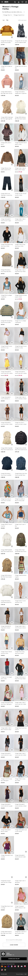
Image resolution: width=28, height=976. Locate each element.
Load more (14, 945)
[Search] (15, 2)
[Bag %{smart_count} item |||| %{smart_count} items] (26, 2)
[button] (2, 966)
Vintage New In (7, 15)
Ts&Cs (26, 974)
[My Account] (19, 2)
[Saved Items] (22, 2)
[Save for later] (12, 37)
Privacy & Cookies (19, 974)
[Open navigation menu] (2, 2)
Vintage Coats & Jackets (20, 15)
